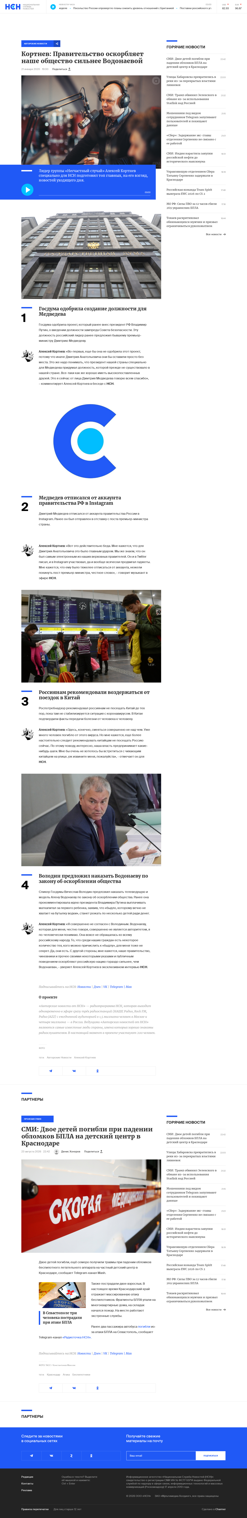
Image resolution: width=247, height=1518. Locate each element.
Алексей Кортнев (85, 1057)
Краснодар (53, 1374)
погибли (144, 1327)
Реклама (26, 1490)
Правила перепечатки (35, 1509)
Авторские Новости (59, 1057)
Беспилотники (81, 1374)
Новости (84, 987)
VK (105, 987)
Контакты (27, 1483)
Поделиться (59, 69)
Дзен (97, 987)
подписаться (210, 1456)
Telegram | (118, 987)
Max (129, 987)
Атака (66, 1374)
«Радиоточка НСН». (77, 1337)
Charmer (220, 1509)
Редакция (27, 1477)
